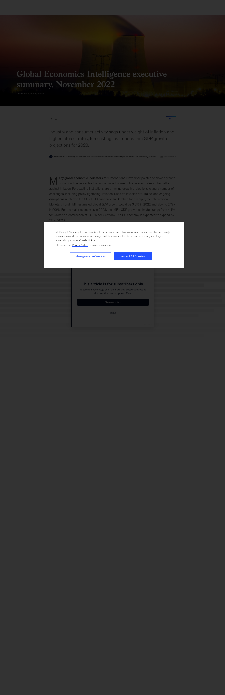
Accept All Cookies (133, 256)
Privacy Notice (80, 245)
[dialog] (114, 245)
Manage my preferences (90, 256)
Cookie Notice (87, 240)
